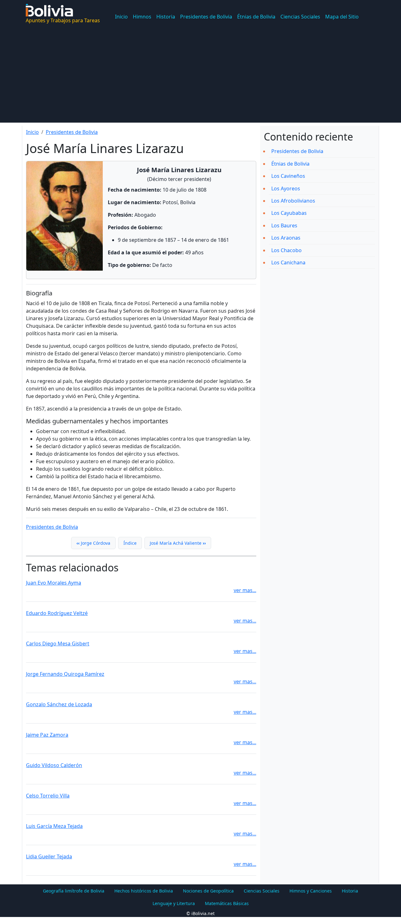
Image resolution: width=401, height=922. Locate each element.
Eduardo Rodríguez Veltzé (57, 613)
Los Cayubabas (289, 212)
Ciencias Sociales (300, 16)
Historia (165, 16)
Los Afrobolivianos (293, 200)
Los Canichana (288, 262)
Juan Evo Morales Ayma (53, 582)
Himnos (142, 16)
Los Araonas (285, 237)
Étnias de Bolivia (256, 16)
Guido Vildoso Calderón (54, 765)
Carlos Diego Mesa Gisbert (57, 643)
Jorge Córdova (93, 543)
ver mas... (245, 590)
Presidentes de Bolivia (206, 16)
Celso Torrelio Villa (48, 795)
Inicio (121, 16)
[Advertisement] (200, 79)
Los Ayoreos (285, 188)
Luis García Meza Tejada (54, 826)
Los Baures (284, 225)
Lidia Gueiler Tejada (49, 856)
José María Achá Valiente (178, 543)
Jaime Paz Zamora (47, 734)
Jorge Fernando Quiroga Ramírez (65, 673)
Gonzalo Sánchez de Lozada (59, 704)
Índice (130, 543)
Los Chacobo (286, 250)
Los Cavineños (288, 175)
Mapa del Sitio (342, 16)
